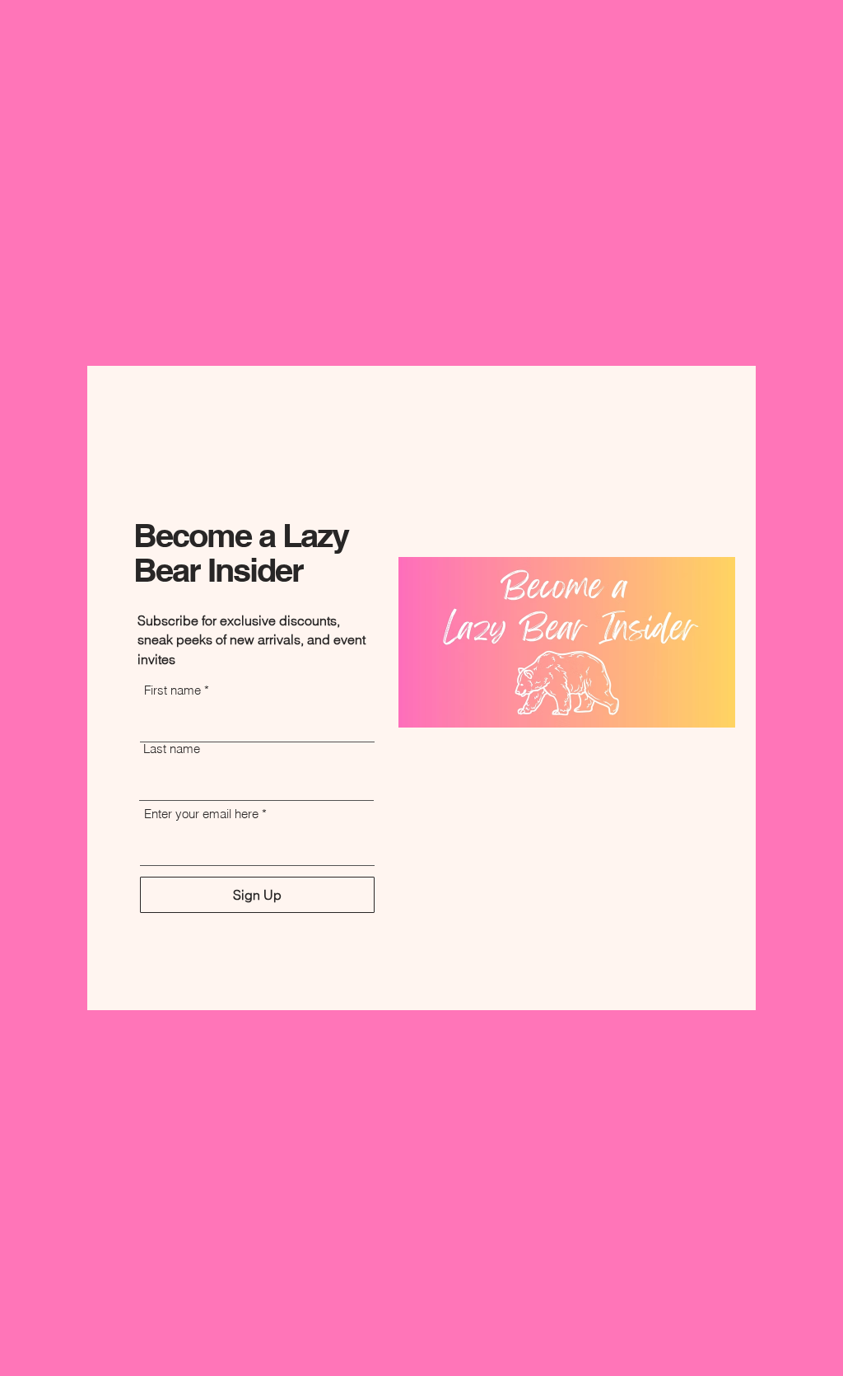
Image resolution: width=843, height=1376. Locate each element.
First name (172, 690)
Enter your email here (201, 813)
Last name (171, 748)
